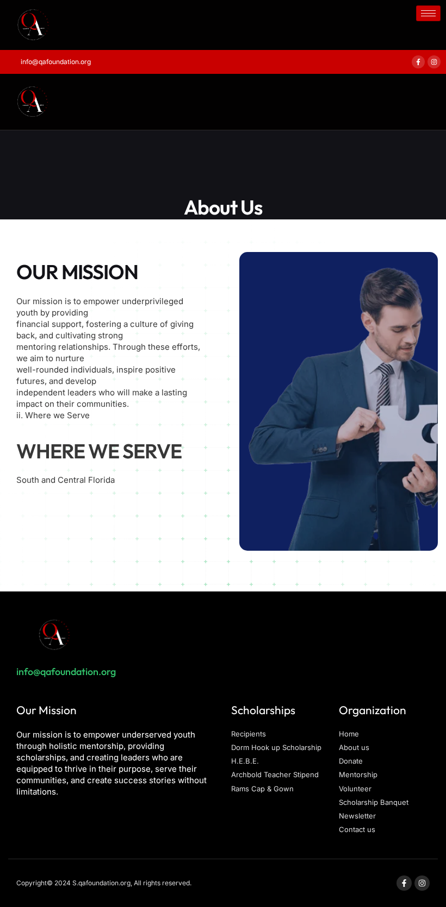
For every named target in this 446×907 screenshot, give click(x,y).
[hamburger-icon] (428, 13)
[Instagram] (434, 61)
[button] (121, 101)
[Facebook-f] (418, 61)
